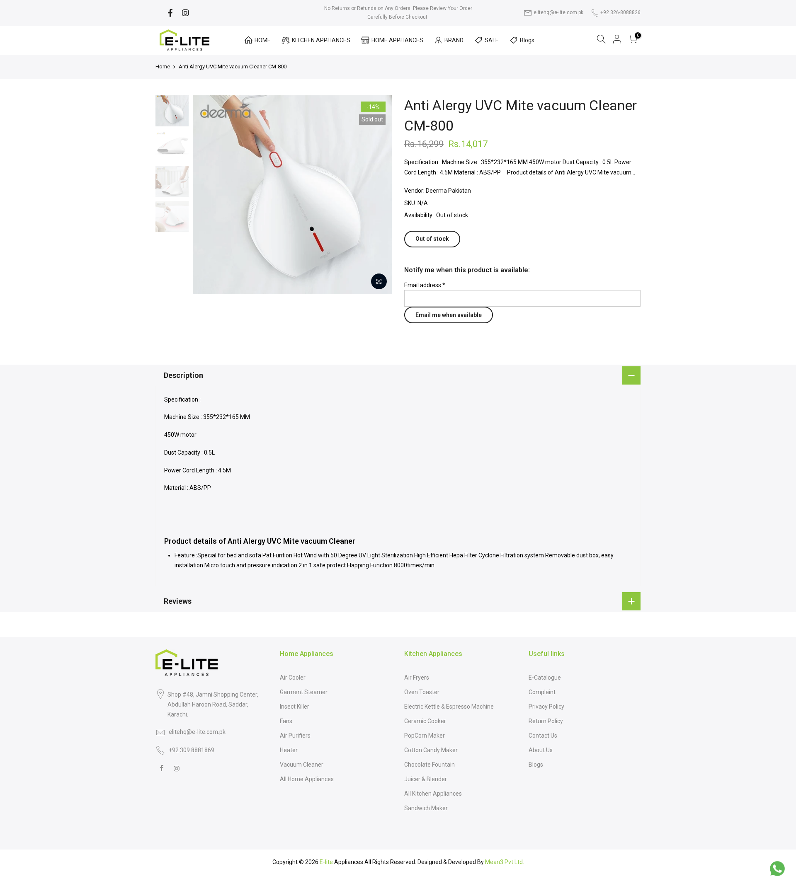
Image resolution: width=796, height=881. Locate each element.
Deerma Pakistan (448, 190)
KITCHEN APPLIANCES (321, 40)
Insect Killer (294, 706)
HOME (263, 40)
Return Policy (546, 721)
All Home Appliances (307, 779)
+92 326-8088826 (620, 12)
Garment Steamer (304, 692)
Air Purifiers (295, 735)
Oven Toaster (421, 692)
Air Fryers (416, 677)
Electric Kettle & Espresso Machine (449, 706)
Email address (424, 285)
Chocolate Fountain (429, 764)
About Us (541, 750)
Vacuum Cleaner (301, 764)
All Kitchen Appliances (433, 793)
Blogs (527, 40)
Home (162, 66)
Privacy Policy (546, 706)
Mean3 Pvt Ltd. (504, 862)
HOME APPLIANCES (397, 40)
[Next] (400, 195)
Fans (286, 721)
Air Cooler (293, 677)
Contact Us (543, 735)
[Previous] (184, 195)
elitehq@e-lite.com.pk (558, 12)
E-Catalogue (545, 677)
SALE (492, 40)
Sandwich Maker (426, 808)
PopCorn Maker (424, 735)
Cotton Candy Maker (431, 750)
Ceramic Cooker (425, 721)
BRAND (454, 40)
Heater (289, 750)
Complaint (542, 692)
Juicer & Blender (425, 779)
